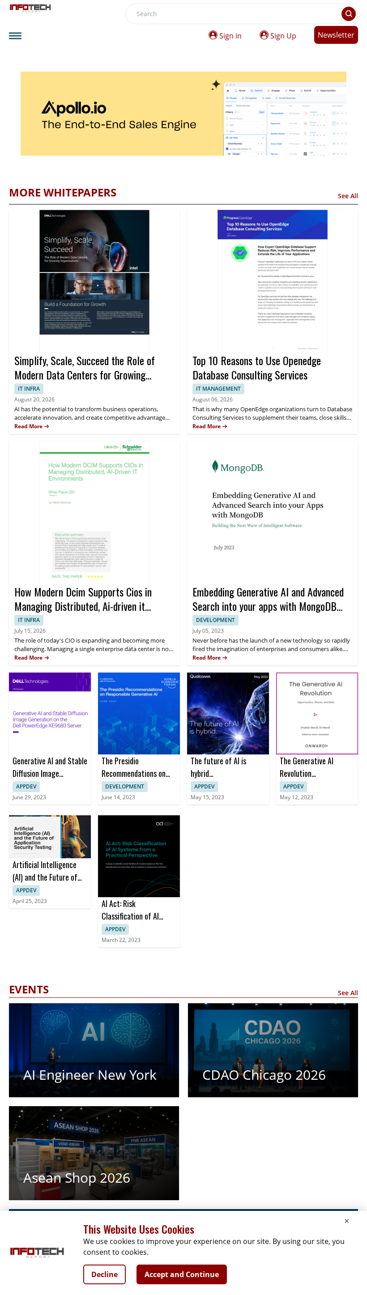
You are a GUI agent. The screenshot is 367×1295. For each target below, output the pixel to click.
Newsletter (336, 35)
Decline (104, 1274)
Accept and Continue (182, 1274)
